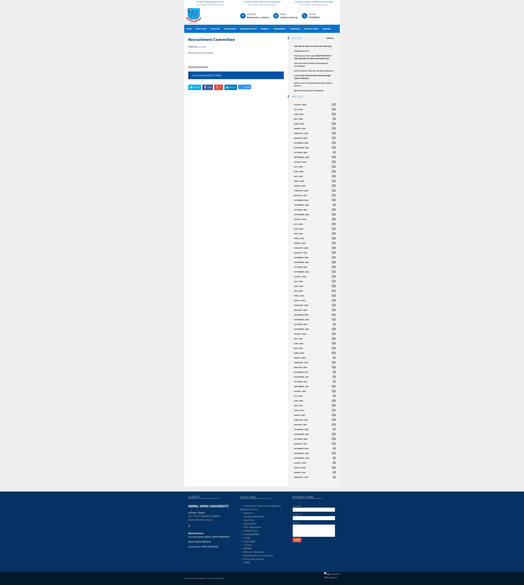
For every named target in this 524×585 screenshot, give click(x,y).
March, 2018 (314, 467)
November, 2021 (314, 377)
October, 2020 (314, 439)
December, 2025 (314, 143)
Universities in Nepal (253, 559)
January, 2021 (314, 424)
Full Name (297, 506)
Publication (230, 29)
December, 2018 (314, 448)
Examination (249, 523)
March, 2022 (314, 357)
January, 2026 (314, 138)
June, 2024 (314, 228)
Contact (247, 544)
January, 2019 (314, 443)
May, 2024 (314, 233)
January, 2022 (314, 367)
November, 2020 (314, 434)
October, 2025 (314, 152)
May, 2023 (314, 291)
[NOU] (194, 15)
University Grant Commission (258, 555)
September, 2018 (314, 458)
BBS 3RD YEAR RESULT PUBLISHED (309, 90)
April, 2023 (314, 295)
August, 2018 (314, 463)
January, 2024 (314, 252)
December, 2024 (314, 200)
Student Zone (250, 530)
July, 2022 (314, 338)
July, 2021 (314, 396)
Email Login (249, 541)
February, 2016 (314, 477)
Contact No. (298, 514)
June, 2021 (314, 400)
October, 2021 (314, 381)
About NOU (201, 29)
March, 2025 (314, 185)
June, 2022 (314, 343)
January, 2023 (314, 310)
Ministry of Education (254, 551)
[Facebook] (190, 526)
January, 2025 (314, 195)
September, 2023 (314, 271)
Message (296, 523)
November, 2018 (314, 453)
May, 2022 (314, 348)
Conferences (279, 29)
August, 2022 (314, 334)
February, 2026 (314, 133)
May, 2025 (314, 176)
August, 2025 (314, 162)
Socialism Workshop (253, 516)
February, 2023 (314, 305)
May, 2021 (314, 405)
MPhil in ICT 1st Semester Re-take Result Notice (313, 84)
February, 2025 (314, 190)
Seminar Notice (301, 51)
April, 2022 (314, 353)
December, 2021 (314, 372)
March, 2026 (314, 128)
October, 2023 (314, 267)
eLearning (295, 29)
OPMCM (247, 548)
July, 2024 (314, 224)
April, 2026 (314, 123)
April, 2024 (314, 238)
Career (247, 537)
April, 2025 (314, 181)
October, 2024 (314, 209)
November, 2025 (314, 147)
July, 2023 (314, 281)
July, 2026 (314, 109)
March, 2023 (314, 300)
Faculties (215, 29)
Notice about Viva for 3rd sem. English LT (314, 71)
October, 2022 (314, 324)
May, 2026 (314, 119)
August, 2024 (314, 219)
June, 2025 (314, 171)
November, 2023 (314, 262)
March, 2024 (314, 243)
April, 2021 (314, 410)
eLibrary (327, 29)
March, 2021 (314, 415)
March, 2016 (314, 472)
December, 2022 (314, 314)
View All (330, 38)
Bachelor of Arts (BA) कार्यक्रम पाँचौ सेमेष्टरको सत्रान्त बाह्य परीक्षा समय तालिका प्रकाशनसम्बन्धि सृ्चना (312, 57)
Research (248, 512)
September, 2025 (314, 157)
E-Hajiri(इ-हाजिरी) (251, 534)
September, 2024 (314, 214)
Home (189, 29)
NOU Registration (252, 527)
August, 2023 (314, 276)
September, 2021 (314, 386)
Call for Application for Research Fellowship (311, 64)
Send (297, 540)
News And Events (248, 29)
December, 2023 (314, 257)
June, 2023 (314, 286)
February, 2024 (314, 248)
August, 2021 (314, 391)
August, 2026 (314, 104)
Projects (265, 29)
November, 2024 (314, 205)
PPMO (246, 562)
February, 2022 (314, 362)
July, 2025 (314, 166)
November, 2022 (314, 319)
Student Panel (311, 29)
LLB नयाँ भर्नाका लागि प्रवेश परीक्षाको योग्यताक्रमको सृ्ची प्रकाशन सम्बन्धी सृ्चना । (312, 77)
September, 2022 (314, 329)
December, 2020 (314, 429)
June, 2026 (314, 114)
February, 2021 (314, 420)
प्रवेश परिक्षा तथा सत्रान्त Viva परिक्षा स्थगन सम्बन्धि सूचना (313, 46)
